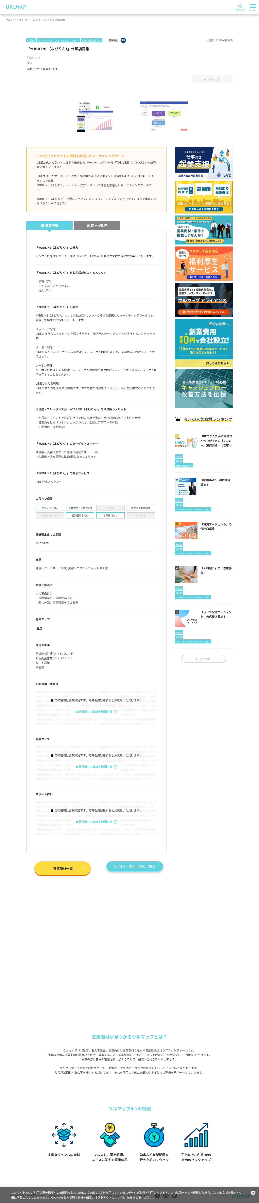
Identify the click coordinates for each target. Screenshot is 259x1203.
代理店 (31, 40)
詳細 (129, 1197)
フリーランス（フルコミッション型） (58, 40)
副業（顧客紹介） (91, 40)
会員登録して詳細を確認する (94, 711)
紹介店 (179, 461)
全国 (29, 62)
